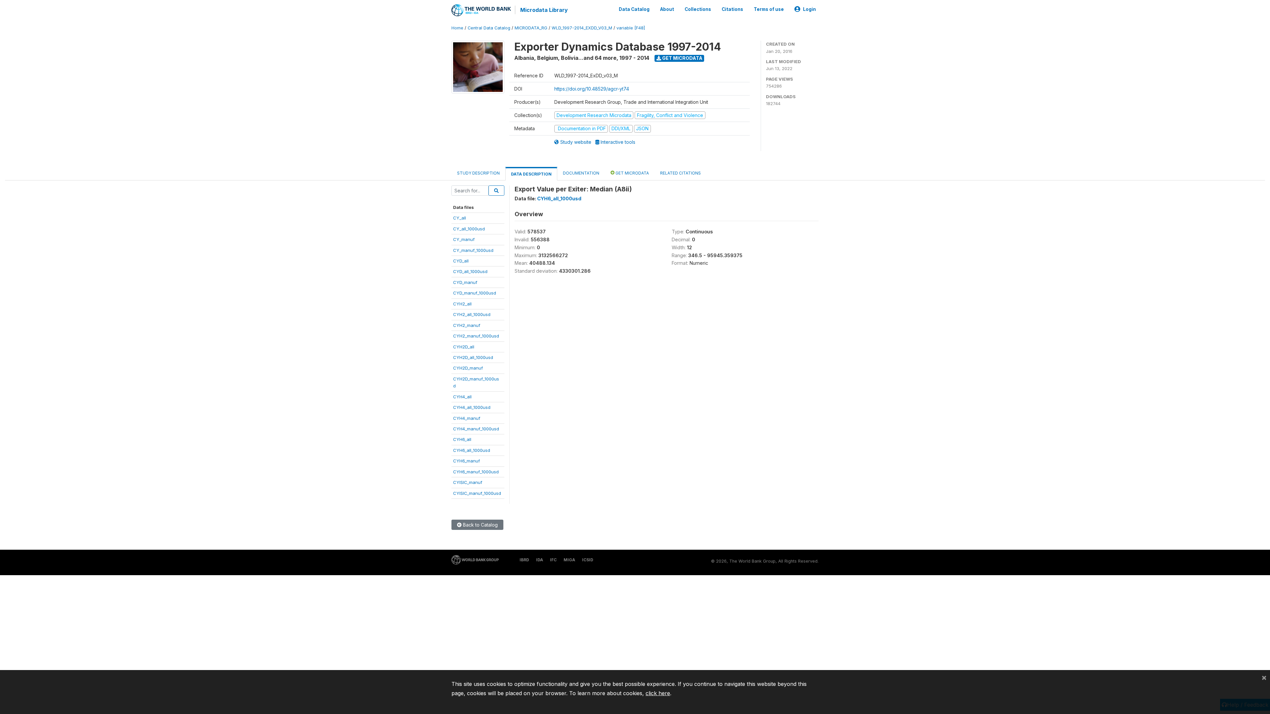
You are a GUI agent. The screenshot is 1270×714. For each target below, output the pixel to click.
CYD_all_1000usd (470, 271)
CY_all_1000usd (469, 228)
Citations (732, 9)
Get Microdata (681, 58)
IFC (553, 559)
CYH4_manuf (466, 418)
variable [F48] (630, 27)
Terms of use (769, 9)
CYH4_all (462, 396)
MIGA (569, 559)
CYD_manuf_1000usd (474, 293)
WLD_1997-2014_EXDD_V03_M (582, 27)
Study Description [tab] (478, 173)
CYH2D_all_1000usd (473, 357)
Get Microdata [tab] (631, 173)
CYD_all (461, 260)
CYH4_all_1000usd (471, 407)
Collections (698, 9)
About (667, 9)
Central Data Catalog (489, 27)
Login (809, 9)
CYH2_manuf (466, 325)
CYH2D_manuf (468, 368)
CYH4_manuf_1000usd (476, 428)
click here (658, 693)
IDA (539, 559)
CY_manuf (464, 239)
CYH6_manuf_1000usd (476, 471)
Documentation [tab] (581, 173)
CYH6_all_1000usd (471, 450)
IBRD (524, 559)
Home (457, 27)
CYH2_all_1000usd (471, 314)
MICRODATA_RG (531, 27)
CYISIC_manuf (467, 482)
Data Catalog (634, 9)
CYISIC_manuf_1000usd (477, 493)
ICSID (587, 559)
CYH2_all (462, 303)
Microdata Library (544, 10)
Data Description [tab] (531, 174)
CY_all (459, 217)
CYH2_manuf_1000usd (476, 335)
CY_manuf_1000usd (473, 250)
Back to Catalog (480, 525)
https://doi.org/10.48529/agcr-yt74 (591, 89)
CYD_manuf (465, 282)
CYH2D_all (463, 346)
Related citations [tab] (680, 173)
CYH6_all (462, 439)
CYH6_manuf (466, 460)
